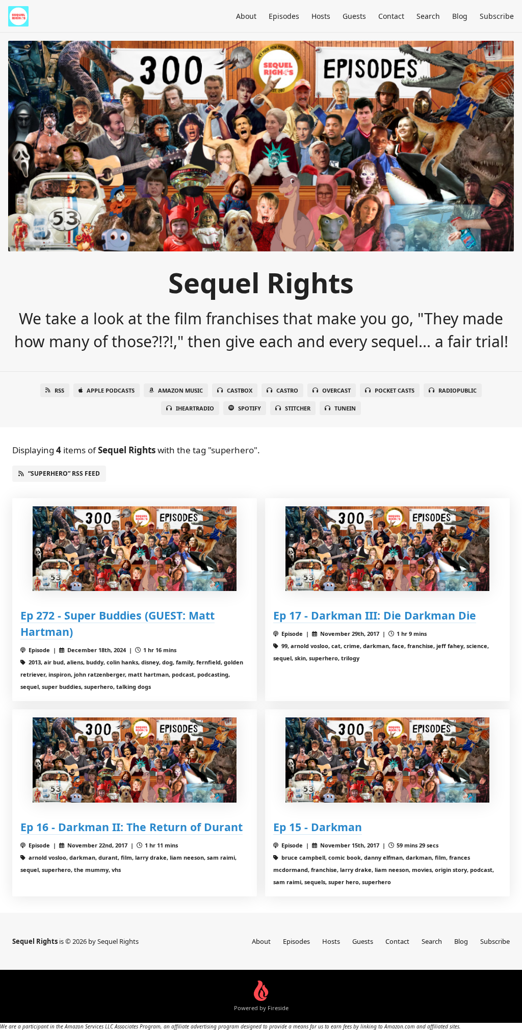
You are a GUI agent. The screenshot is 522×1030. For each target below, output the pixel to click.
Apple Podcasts (111, 390)
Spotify (249, 408)
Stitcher (297, 408)
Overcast (336, 390)
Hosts (320, 16)
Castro (287, 390)
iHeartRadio (195, 408)
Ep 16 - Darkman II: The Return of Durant (131, 826)
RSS (59, 390)
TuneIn (345, 408)
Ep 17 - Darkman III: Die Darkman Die (374, 615)
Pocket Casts (394, 390)
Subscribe (497, 16)
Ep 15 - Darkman (317, 826)
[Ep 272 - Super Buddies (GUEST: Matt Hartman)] (134, 548)
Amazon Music (180, 390)
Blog (459, 16)
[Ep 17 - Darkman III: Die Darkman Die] (387, 548)
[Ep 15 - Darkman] (387, 760)
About (246, 16)
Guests (354, 16)
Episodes (284, 16)
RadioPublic (457, 390)
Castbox (239, 390)
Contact (391, 16)
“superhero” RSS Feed (64, 473)
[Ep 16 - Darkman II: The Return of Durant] (134, 760)
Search (428, 16)
